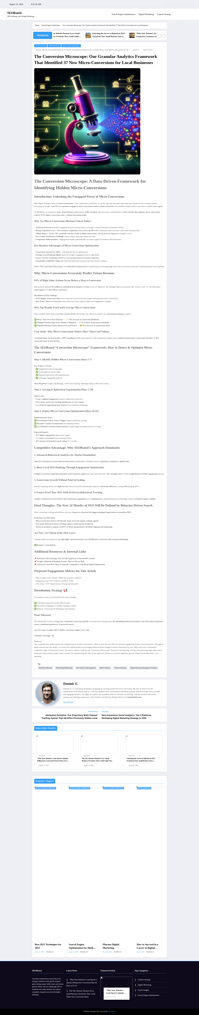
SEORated (14, 13)
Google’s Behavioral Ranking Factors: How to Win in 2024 (60, 561)
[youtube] (191, 4)
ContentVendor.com (134, 697)
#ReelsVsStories (87, 50)
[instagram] (185, 4)
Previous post (92, 711)
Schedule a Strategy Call (44, 636)
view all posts (68, 702)
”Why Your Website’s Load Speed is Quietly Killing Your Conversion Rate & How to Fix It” (52, 760)
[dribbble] (178, 4)
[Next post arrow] (164, 715)
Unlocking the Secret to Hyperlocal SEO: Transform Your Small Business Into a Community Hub (83, 35)
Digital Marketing (146, 14)
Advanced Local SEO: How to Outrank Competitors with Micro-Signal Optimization (71, 564)
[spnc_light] (185, 14)
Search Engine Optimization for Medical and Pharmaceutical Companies (82, 946)
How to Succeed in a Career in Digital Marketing (147, 946)
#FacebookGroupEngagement (72, 50)
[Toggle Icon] (190, 14)
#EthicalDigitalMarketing (55, 50)
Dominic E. (136, 50)
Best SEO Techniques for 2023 (48, 946)
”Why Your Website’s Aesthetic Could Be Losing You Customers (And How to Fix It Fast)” (128, 35)
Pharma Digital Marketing (111, 946)
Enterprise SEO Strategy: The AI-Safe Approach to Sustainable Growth (66, 558)
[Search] (179, 14)
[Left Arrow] (159, 35)
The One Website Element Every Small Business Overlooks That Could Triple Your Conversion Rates (97, 760)
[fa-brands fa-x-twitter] (172, 4)
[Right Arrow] (164, 35)
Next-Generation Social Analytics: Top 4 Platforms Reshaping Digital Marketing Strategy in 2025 (126, 716)
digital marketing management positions (116, 50)
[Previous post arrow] (35, 715)
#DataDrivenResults (41, 50)
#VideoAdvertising (97, 50)
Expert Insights (143, 990)
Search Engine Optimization (123, 14)
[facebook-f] (166, 4)
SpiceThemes (112, 1011)
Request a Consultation (46, 545)
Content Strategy (164, 14)
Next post (105, 711)
